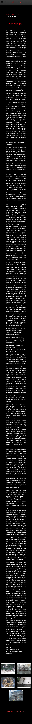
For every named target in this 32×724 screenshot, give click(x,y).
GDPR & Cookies (26, 716)
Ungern (18, 14)
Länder (13, 14)
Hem (7, 14)
